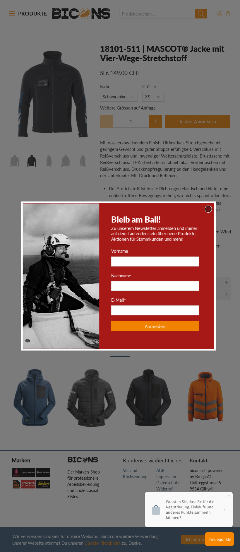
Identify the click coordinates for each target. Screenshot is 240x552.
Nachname (123, 275)
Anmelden (156, 326)
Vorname (121, 251)
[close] (210, 209)
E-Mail (120, 300)
